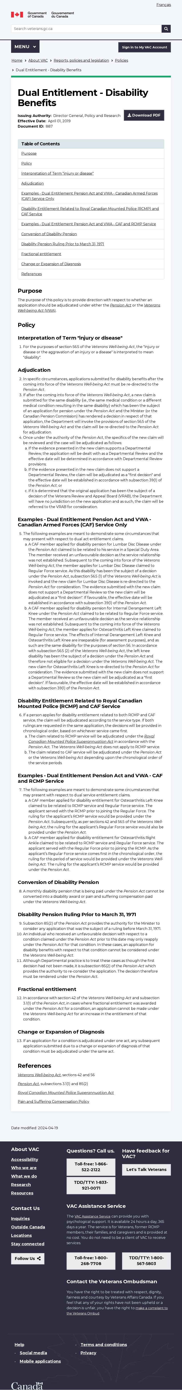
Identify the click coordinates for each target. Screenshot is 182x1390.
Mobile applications (40, 1361)
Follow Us (29, 1260)
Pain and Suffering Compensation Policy (53, 1101)
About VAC (38, 60)
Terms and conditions (104, 1344)
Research (21, 1184)
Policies (121, 60)
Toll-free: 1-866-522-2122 (91, 1167)
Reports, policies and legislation (81, 60)
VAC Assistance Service (93, 1216)
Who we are (24, 1167)
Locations (21, 1235)
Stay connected (27, 1244)
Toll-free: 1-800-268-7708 (91, 1261)
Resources (22, 1193)
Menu (22, 46)
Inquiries (20, 1218)
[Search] (166, 29)
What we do (24, 1176)
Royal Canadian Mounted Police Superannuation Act (66, 1093)
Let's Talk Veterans (146, 1169)
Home (17, 60)
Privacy (88, 1352)
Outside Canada (28, 1227)
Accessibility (24, 1159)
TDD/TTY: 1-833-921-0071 (91, 1185)
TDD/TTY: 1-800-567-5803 (146, 1261)
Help (19, 1344)
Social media (33, 1352)
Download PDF (145, 115)
